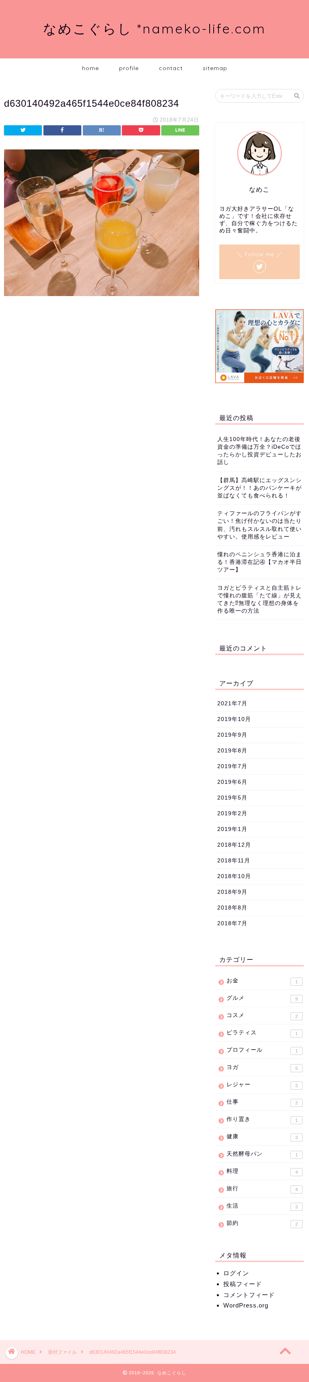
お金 (262, 981)
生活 (262, 1206)
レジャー (262, 1085)
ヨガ (262, 1067)
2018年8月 (232, 908)
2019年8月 (232, 751)
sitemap (215, 68)
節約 (262, 1223)
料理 (262, 1171)
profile (129, 68)
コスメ (262, 1015)
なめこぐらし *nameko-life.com (154, 28)
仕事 (262, 1102)
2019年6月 (232, 782)
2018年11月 (233, 861)
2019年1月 (232, 829)
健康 (262, 1136)
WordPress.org (245, 1305)
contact (171, 68)
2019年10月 (234, 719)
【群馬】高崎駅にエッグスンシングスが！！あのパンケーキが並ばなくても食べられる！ (259, 488)
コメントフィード (249, 1294)
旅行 (262, 1188)
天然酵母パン (262, 1154)
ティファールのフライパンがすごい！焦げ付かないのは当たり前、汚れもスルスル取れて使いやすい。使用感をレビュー (259, 525)
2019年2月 (232, 813)
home (90, 68)
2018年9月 (232, 892)
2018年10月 (234, 876)
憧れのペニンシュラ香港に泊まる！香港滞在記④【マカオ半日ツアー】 (259, 562)
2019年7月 (232, 766)
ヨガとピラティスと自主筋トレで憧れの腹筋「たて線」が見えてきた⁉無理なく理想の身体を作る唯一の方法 (259, 599)
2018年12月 (234, 845)
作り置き (262, 1119)
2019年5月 (232, 798)
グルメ (262, 998)
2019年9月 (232, 735)
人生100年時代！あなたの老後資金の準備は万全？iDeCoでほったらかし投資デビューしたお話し (259, 451)
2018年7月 (232, 923)
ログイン (236, 1273)
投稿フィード (242, 1283)
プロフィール (262, 1050)
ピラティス (262, 1033)
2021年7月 (232, 703)
